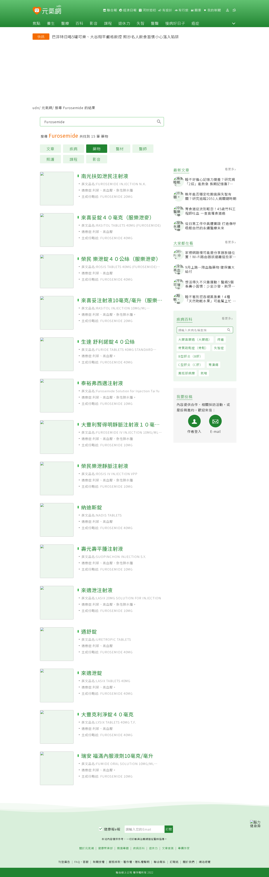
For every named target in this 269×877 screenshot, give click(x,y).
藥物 (97, 148)
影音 (94, 23)
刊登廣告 (64, 862)
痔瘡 (220, 339)
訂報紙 (174, 862)
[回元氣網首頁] (51, 10)
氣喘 (203, 373)
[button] (233, 23)
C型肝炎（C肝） (190, 364)
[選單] (234, 10)
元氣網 (47, 107)
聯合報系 (160, 862)
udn (36, 107)
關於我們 (189, 862)
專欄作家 (184, 848)
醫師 (143, 148)
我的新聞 (214, 10)
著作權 (127, 862)
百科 (79, 23)
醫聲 (155, 23)
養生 (51, 23)
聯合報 (111, 10)
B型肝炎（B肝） (190, 356)
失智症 (219, 348)
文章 (50, 148)
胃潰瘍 (213, 364)
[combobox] (102, 121)
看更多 (230, 169)
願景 (197, 10)
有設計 (166, 10)
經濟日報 (129, 10)
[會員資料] (227, 10)
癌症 (195, 23)
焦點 (37, 23)
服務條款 (115, 862)
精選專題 (123, 848)
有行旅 (183, 10)
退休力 (124, 23)
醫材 (120, 148)
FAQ (77, 862)
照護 (50, 159)
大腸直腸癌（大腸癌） (195, 339)
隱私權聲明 (142, 862)
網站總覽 (205, 862)
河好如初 (149, 10)
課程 (108, 23)
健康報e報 (112, 829)
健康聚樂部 (105, 848)
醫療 (65, 23)
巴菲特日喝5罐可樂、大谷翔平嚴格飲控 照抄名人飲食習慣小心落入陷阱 (115, 36)
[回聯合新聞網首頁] (37, 11)
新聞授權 (99, 862)
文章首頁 (168, 848)
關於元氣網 (86, 848)
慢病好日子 (175, 23)
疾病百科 (139, 848)
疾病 (74, 148)
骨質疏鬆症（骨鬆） (193, 348)
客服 (86, 862)
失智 (141, 23)
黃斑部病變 (186, 373)
